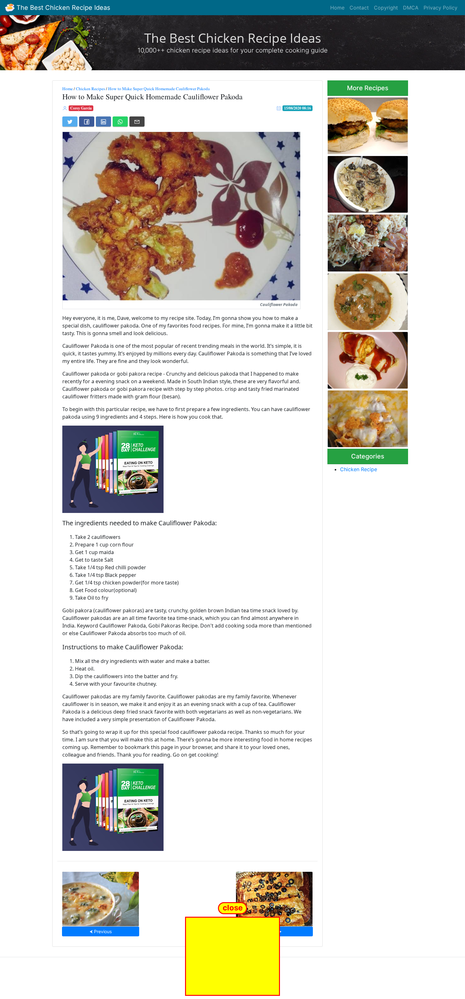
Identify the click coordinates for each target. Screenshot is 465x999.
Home (337, 7)
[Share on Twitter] (70, 121)
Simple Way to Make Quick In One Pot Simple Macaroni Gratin (100, 897)
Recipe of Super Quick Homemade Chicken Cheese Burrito (366, 358)
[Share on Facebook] (86, 121)
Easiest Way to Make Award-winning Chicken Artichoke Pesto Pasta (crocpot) (367, 182)
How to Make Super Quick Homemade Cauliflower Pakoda (159, 88)
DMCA (410, 7)
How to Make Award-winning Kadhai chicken (366, 299)
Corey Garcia (81, 108)
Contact (359, 7)
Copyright (386, 7)
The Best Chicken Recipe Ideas (62, 7)
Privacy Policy (440, 7)
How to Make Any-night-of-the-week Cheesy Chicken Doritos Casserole (365, 417)
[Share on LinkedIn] (103, 121)
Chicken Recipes (90, 88)
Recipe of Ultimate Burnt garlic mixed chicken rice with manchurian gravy (362, 241)
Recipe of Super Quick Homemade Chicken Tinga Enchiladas (274, 897)
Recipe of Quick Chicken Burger (361, 123)
